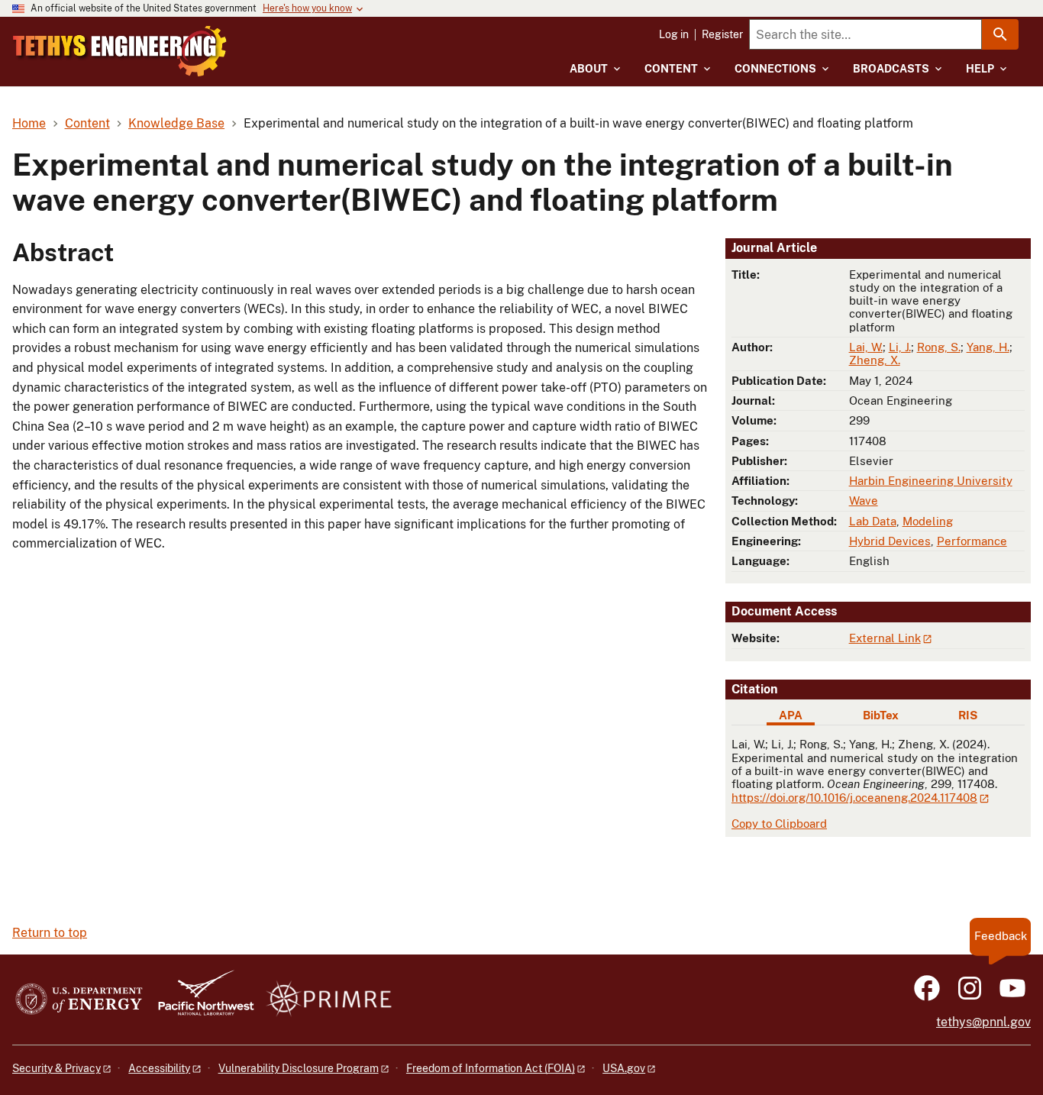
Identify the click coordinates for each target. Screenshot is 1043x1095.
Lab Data (872, 521)
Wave (863, 500)
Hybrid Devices (890, 541)
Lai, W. (866, 347)
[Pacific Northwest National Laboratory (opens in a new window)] (200, 1000)
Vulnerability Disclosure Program (298, 1068)
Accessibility (159, 1068)
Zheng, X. (874, 360)
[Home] (120, 51)
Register (722, 34)
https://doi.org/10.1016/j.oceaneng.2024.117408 (854, 797)
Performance (972, 541)
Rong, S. (939, 347)
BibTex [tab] (881, 715)
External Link (885, 637)
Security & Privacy (56, 1068)
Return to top (49, 932)
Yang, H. (988, 347)
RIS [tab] (967, 715)
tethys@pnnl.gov (983, 1022)
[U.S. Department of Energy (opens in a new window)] (79, 1000)
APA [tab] (790, 715)
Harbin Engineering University (930, 480)
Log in (674, 34)
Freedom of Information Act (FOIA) (490, 1068)
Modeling (928, 521)
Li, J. (900, 347)
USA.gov (623, 1068)
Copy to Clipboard (779, 823)
